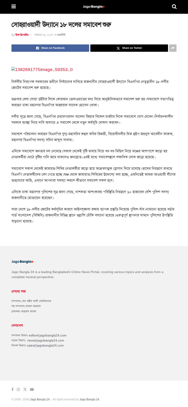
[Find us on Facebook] (12, 389)
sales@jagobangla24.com (45, 345)
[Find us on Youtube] (32, 389)
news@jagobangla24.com (45, 340)
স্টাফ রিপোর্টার (21, 35)
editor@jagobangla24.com (47, 335)
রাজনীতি (61, 35)
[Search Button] (174, 7)
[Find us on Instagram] (18, 389)
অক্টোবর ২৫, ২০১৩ (43, 35)
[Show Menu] (13, 7)
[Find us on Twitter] (25, 389)
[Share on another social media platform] (173, 48)
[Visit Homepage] (94, 7)
